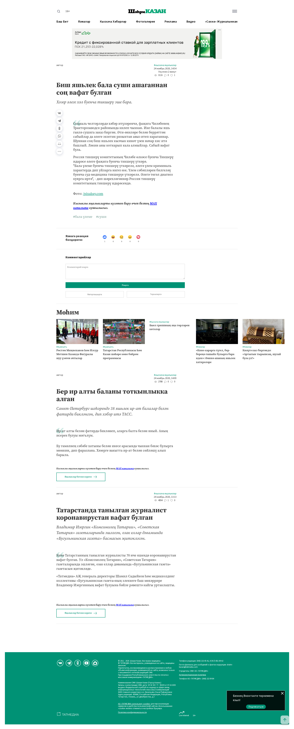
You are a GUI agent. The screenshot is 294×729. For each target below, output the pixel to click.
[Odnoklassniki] (77, 663)
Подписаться (256, 706)
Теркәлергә (156, 294)
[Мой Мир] (59, 144)
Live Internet (184, 715)
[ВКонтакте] (59, 113)
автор (59, 65)
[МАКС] (95, 663)
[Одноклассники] (59, 128)
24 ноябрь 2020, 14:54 (165, 68)
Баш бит (62, 22)
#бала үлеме (82, 217)
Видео (190, 22)
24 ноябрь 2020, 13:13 (165, 497)
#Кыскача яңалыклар (165, 65)
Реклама (170, 22)
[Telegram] (59, 121)
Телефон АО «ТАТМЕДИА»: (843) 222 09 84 (196, 679)
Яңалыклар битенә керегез (78, 476)
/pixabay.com (93, 193)
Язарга (125, 285)
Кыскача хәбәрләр (113, 22)
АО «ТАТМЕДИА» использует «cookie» (134, 704)
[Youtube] (86, 663)
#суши (101, 217)
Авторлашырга (94, 294)
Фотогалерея (145, 22)
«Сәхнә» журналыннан (221, 22)
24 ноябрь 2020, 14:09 (165, 378)
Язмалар (84, 22)
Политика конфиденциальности (132, 712)
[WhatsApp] (59, 136)
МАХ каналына (125, 468)
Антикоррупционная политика (192, 675)
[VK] (60, 663)
